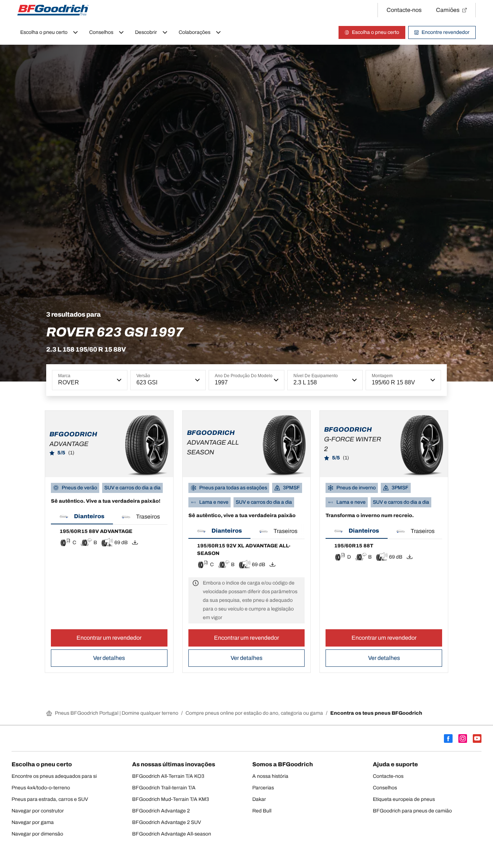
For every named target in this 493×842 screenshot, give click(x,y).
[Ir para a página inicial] (53, 10)
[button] (118, 380)
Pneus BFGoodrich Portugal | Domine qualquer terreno (116, 713)
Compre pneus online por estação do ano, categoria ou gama (254, 713)
